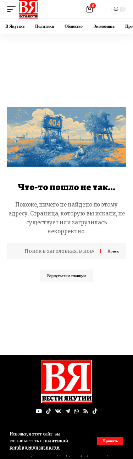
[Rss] (85, 411)
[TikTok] (48, 411)
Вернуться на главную (66, 275)
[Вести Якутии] (28, 9)
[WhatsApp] (76, 411)
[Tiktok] (95, 411)
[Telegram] (67, 411)
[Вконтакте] (58, 411)
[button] (110, 441)
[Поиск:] (59, 251)
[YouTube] (39, 411)
